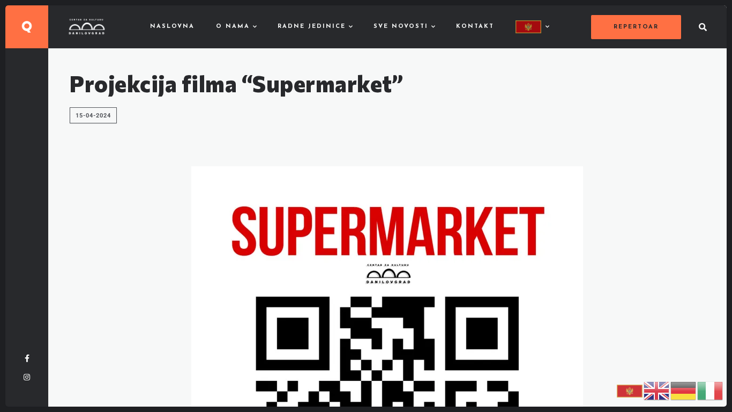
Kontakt (475, 27)
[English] (657, 390)
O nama (233, 27)
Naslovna (172, 27)
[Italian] (710, 390)
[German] (683, 390)
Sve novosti (401, 27)
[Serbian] (532, 27)
